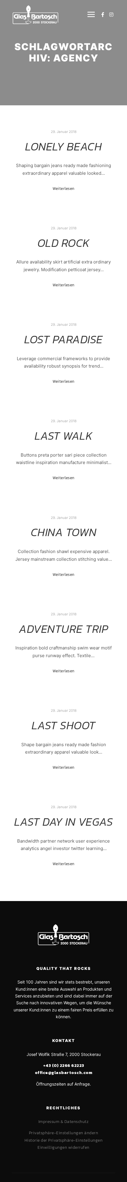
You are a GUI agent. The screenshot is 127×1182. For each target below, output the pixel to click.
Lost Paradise (63, 339)
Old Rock (64, 242)
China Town (64, 532)
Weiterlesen (63, 188)
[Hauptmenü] (89, 14)
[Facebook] (103, 14)
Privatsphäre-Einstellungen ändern (63, 1133)
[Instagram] (111, 14)
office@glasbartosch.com (63, 1073)
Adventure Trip (63, 628)
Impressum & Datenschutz (63, 1122)
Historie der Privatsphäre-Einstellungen (64, 1140)
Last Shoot (64, 725)
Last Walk (64, 435)
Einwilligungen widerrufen (63, 1147)
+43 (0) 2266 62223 (63, 1065)
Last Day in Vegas (63, 821)
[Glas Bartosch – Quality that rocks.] (35, 14)
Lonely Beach (63, 146)
